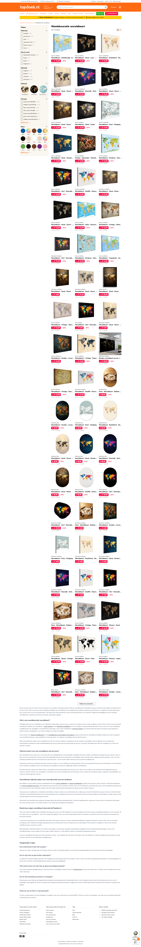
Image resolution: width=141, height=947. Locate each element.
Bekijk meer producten (86, 704)
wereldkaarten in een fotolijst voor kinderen (61, 735)
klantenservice (78, 869)
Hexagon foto (49, 917)
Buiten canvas (23, 919)
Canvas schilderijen (24, 912)
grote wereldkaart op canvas (30, 786)
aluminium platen (77, 729)
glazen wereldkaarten (37, 735)
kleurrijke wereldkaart (63, 726)
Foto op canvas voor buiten (53, 924)
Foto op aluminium (51, 915)
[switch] (135, 942)
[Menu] (138, 931)
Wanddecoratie (30, 23)
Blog (73, 915)
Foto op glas (49, 912)
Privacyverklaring (61, 941)
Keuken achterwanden (25, 917)
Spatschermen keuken (25, 924)
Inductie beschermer (25, 910)
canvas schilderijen (61, 783)
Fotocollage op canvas (51, 921)
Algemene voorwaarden (71, 941)
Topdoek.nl (22, 23)
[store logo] (30, 7)
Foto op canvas (50, 910)
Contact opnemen (76, 912)
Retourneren (75, 919)
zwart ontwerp (48, 726)
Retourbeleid (80, 941)
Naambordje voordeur (25, 915)
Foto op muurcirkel (51, 919)
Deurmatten (23, 921)
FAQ (73, 910)
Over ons (74, 917)
